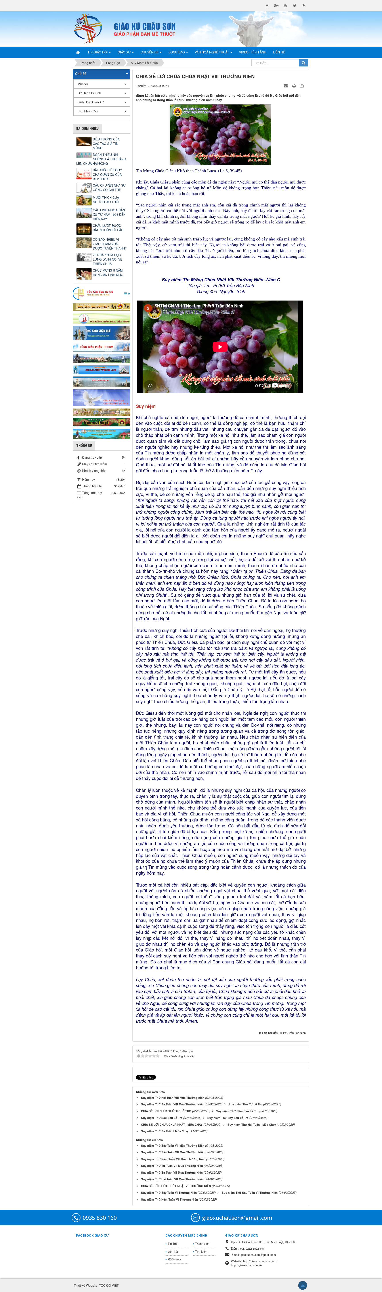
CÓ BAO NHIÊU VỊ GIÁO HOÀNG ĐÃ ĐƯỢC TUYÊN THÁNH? (110, 243)
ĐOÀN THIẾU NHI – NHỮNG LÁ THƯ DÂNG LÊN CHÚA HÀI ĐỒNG (101, 159)
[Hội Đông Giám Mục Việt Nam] (101, 318)
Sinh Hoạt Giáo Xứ (91, 102)
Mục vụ (83, 84)
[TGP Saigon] (101, 346)
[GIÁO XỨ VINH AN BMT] (101, 369)
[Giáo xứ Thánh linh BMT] (101, 397)
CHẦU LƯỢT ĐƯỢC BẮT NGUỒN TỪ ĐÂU (108, 227)
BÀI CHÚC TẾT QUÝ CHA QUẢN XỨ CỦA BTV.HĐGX (107, 174)
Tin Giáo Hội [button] (98, 52)
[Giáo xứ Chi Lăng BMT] (101, 411)
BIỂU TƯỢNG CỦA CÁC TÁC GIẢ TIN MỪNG (106, 143)
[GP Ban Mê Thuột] (101, 306)
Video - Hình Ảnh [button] (252, 52)
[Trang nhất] (78, 52)
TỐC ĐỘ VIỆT (109, 1285)
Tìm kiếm (201, 1251)
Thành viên (202, 1243)
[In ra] (294, 85)
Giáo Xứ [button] (125, 52)
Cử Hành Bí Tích (89, 93)
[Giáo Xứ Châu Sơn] (91, 28)
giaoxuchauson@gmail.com (237, 1217)
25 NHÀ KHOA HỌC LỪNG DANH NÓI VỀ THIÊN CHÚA (107, 259)
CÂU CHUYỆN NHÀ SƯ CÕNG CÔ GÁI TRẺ (109, 187)
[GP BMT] (101, 421)
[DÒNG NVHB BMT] (101, 433)
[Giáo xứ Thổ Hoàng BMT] (101, 381)
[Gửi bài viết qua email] (286, 85)
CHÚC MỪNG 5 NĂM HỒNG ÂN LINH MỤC (108, 272)
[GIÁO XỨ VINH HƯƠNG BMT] (101, 358)
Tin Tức (173, 1243)
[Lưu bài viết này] (302, 85)
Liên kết (173, 1251)
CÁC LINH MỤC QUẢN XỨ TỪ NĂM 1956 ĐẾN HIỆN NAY (109, 214)
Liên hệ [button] (279, 52)
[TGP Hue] (101, 332)
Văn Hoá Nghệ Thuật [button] (212, 52)
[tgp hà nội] (101, 293)
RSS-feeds (175, 1259)
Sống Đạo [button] (177, 52)
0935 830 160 (100, 1217)
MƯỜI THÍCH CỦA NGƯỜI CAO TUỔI (106, 199)
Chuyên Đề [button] (150, 52)
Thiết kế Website (85, 1285)
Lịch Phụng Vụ (88, 111)
